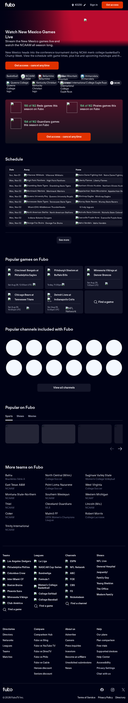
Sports (9, 416)
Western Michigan (96, 494)
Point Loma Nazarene (58, 484)
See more (64, 240)
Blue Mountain (69, 76)
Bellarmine (48, 76)
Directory (120, 697)
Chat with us (104, 673)
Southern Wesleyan (57, 494)
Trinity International (17, 526)
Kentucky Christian (46, 82)
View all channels (64, 387)
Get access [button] (112, 4)
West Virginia (93, 484)
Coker (9, 513)
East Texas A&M (15, 484)
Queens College (19, 82)
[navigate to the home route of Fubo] (10, 5)
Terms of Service (86, 697)
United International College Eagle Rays (85, 82)
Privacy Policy (105, 697)
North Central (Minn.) (58, 475)
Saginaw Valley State (98, 475)
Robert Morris (94, 513)
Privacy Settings (106, 668)
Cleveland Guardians (58, 503)
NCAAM (30, 76)
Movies (32, 416)
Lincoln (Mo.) (93, 503)
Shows (20, 416)
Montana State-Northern (20, 494)
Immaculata (91, 76)
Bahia (8, 475)
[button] (112, 448)
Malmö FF (51, 513)
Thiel (8, 503)
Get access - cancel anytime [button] (32, 65)
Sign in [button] (94, 4)
